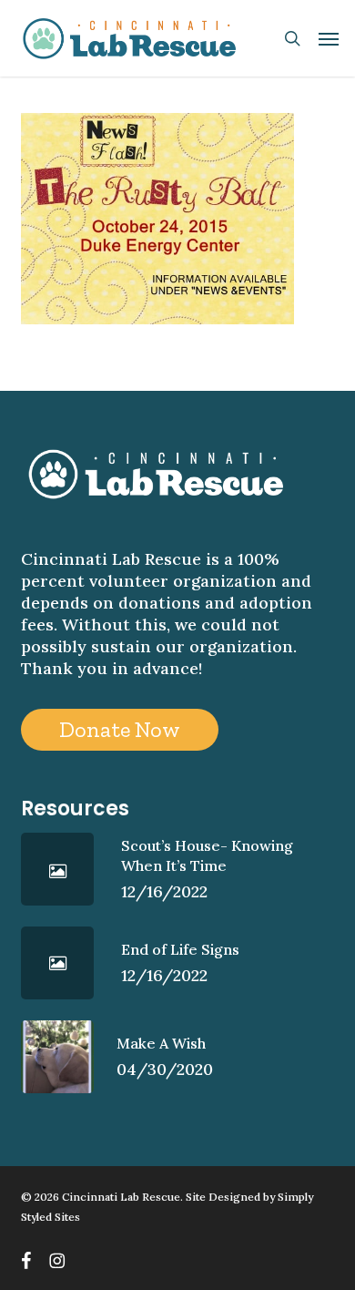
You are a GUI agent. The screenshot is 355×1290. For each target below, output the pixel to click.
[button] (329, 38)
